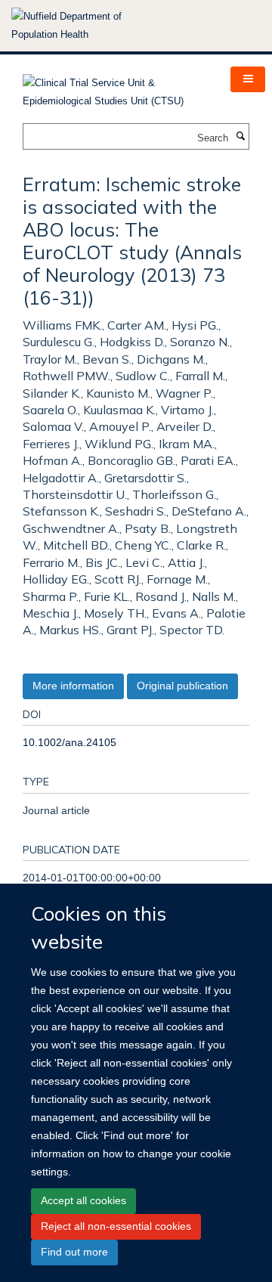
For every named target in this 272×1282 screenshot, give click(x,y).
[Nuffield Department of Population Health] (86, 25)
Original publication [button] (182, 686)
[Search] (240, 137)
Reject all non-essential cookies (116, 1226)
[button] (247, 79)
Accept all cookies (83, 1200)
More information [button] (73, 686)
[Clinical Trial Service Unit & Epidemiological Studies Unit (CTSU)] (115, 87)
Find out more (74, 1252)
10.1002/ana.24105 (69, 742)
